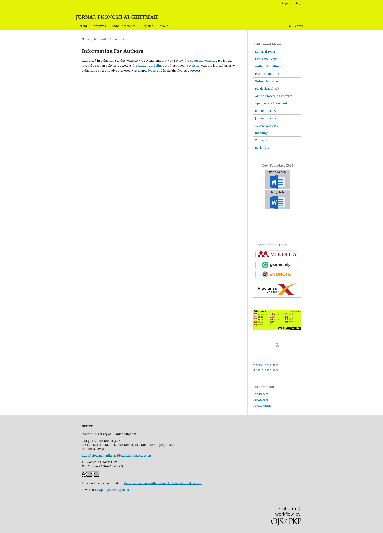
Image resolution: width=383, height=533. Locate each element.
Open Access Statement (271, 103)
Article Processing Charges (273, 96)
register (194, 65)
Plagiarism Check (267, 88)
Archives (99, 26)
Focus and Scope (266, 59)
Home (85, 39)
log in (152, 70)
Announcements (123, 26)
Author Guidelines (151, 65)
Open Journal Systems (114, 490)
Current (81, 26)
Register (147, 26)
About (164, 26)
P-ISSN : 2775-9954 (266, 370)
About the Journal (202, 60)
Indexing (261, 133)
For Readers (260, 394)
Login (299, 3)
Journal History (265, 111)
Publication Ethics (267, 74)
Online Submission (268, 81)
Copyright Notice (266, 125)
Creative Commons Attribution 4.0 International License (163, 483)
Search (298, 26)
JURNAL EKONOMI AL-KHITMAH (117, 17)
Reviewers (262, 147)
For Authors (260, 399)
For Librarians (262, 405)
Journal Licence (266, 118)
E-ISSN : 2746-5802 (266, 365)
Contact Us (262, 140)
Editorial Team (265, 51)
